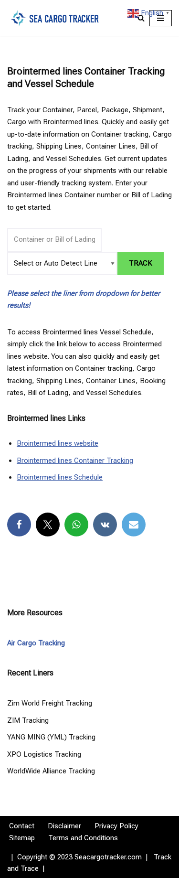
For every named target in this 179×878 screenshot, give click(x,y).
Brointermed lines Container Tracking (75, 460)
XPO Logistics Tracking (44, 754)
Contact (21, 826)
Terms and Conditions (83, 838)
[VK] (105, 524)
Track (140, 263)
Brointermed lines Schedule (60, 477)
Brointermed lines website (57, 443)
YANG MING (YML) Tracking (51, 737)
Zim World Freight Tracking (49, 703)
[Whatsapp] (76, 524)
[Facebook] (19, 524)
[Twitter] (48, 524)
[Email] (134, 524)
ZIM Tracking (28, 720)
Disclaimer (64, 826)
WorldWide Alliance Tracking (51, 771)
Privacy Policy (116, 826)
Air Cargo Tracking (36, 643)
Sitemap (22, 838)
